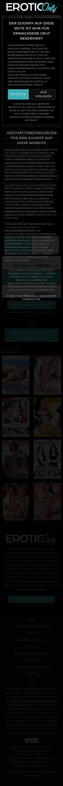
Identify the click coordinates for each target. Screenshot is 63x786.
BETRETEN (18, 94)
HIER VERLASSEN (43, 94)
